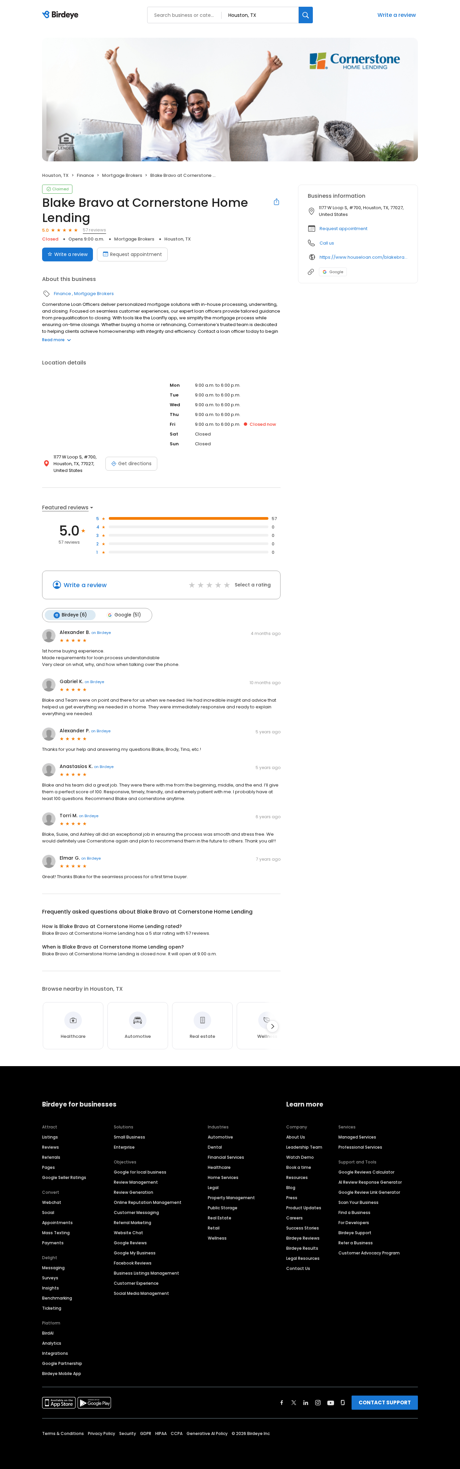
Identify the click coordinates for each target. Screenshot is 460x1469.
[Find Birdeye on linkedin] (305, 1403)
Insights (50, 1288)
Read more (53, 340)
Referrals (51, 1157)
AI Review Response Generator (370, 1182)
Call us (327, 243)
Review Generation (133, 1192)
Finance (85, 175)
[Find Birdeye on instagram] (318, 1403)
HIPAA (161, 1433)
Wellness (217, 1238)
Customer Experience (136, 1283)
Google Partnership (62, 1363)
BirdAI (48, 1333)
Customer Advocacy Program (369, 1253)
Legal (213, 1187)
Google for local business (140, 1172)
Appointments (57, 1222)
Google (336, 272)
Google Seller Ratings (64, 1177)
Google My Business (135, 1253)
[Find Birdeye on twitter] (293, 1403)
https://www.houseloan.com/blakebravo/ (364, 257)
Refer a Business (355, 1243)
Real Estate (219, 1218)
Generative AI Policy (207, 1433)
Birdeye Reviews (303, 1238)
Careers (294, 1218)
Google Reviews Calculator (366, 1172)
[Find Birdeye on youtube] (330, 1403)
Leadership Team (304, 1147)
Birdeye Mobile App (61, 1373)
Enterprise (124, 1147)
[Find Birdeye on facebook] (282, 1403)
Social (48, 1212)
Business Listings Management (146, 1273)
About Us (295, 1137)
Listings (50, 1137)
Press (291, 1198)
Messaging (53, 1268)
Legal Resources (303, 1258)
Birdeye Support (354, 1233)
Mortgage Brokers (122, 175)
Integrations (55, 1353)
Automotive (220, 1137)
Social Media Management (141, 1293)
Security (127, 1433)
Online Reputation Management (148, 1202)
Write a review (396, 15)
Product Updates (303, 1208)
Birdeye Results (302, 1248)
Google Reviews (130, 1243)
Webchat (51, 1202)
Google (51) (127, 615)
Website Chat (128, 1233)
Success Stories (302, 1228)
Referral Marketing (132, 1222)
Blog (290, 1187)
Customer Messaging (136, 1212)
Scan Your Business (358, 1202)
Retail (214, 1228)
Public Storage (222, 1208)
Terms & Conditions (63, 1433)
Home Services (223, 1177)
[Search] (306, 15)
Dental (215, 1147)
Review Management (136, 1182)
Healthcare (219, 1167)
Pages (48, 1167)
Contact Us (298, 1268)
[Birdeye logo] (61, 15)
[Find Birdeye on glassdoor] (343, 1403)
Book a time (298, 1167)
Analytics (51, 1343)
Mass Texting (56, 1233)
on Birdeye (101, 632)
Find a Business (354, 1212)
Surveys (50, 1278)
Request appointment (136, 254)
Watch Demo (300, 1157)
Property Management (231, 1198)
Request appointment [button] (343, 228)
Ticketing (51, 1308)
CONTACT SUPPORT (385, 1402)
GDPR (145, 1433)
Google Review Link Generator (369, 1192)
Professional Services (360, 1147)
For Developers (353, 1222)
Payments (53, 1243)
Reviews (50, 1147)
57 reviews (94, 230)
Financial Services (226, 1157)
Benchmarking (57, 1298)
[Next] (272, 1026)
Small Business (129, 1137)
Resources (297, 1177)
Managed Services (357, 1137)
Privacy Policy (101, 1433)
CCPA (177, 1433)
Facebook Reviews (133, 1263)
